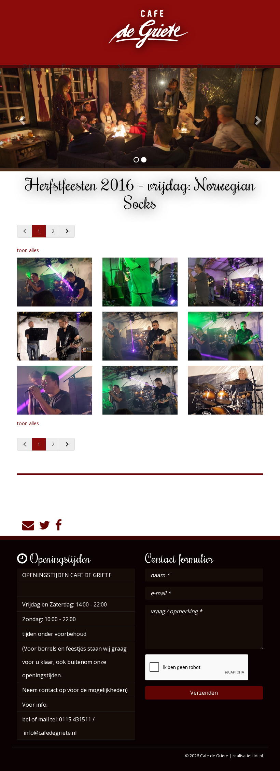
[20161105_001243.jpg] (54, 336)
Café (166, 67)
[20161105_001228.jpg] (225, 282)
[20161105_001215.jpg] (140, 282)
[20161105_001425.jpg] (140, 336)
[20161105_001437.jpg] (225, 336)
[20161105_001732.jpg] (225, 390)
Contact (246, 67)
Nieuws (128, 67)
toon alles (28, 250)
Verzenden (204, 692)
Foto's (206, 67)
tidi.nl (257, 756)
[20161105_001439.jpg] (54, 390)
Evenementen (79, 67)
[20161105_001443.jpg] (54, 282)
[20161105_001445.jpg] (140, 390)
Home (32, 67)
